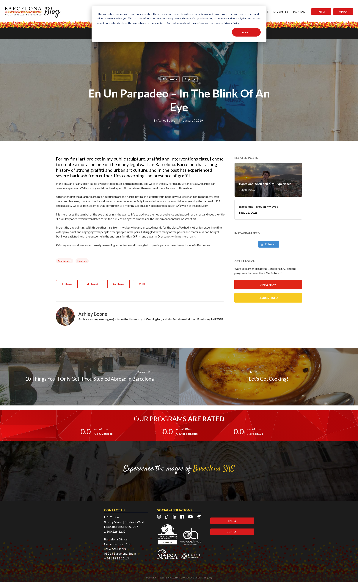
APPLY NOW (268, 284)
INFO (321, 11)
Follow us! (271, 244)
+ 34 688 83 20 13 (116, 558)
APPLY (343, 11)
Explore (190, 79)
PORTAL (299, 11)
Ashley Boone (166, 120)
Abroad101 (255, 433)
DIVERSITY (280, 11)
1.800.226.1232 (114, 531)
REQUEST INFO (268, 297)
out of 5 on (101, 429)
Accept (246, 32)
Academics (170, 79)
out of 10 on (183, 429)
